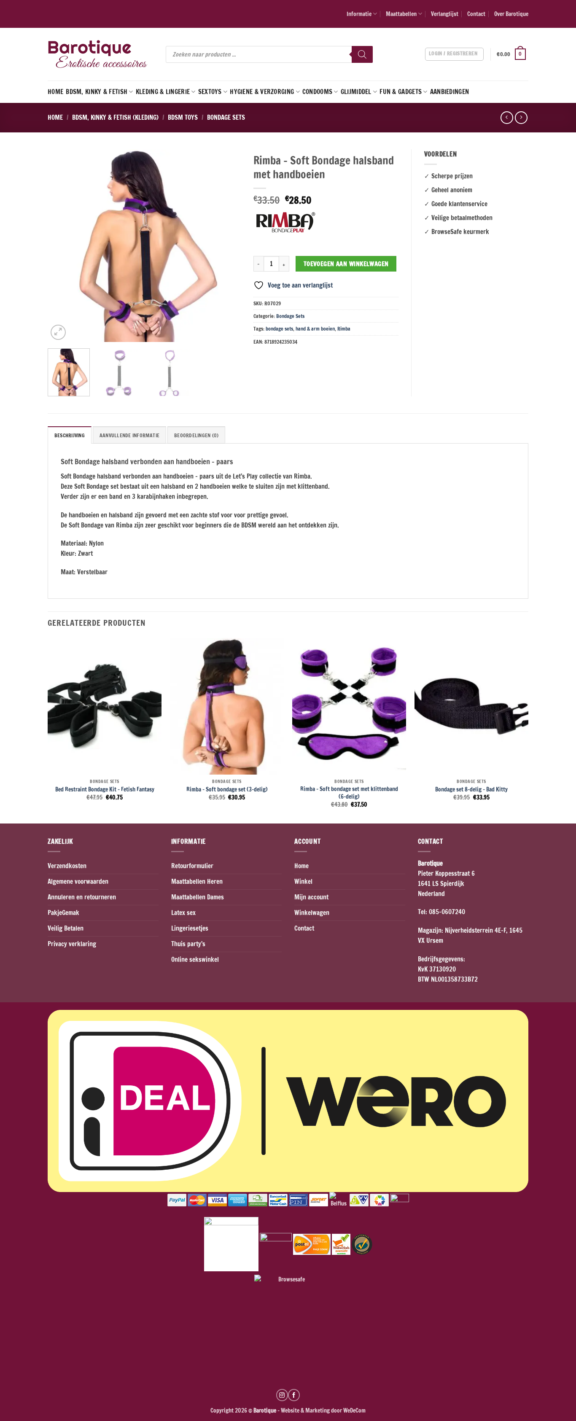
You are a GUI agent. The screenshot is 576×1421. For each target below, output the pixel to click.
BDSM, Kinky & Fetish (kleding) (115, 117)
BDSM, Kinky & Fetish (96, 91)
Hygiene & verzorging (262, 91)
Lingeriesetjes (189, 928)
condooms (317, 91)
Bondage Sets (226, 117)
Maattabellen (401, 14)
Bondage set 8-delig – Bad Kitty (471, 789)
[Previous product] (521, 117)
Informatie (359, 14)
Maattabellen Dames (197, 897)
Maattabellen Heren (197, 881)
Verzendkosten (67, 865)
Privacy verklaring (72, 943)
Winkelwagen (311, 912)
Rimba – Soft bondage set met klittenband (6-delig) (349, 792)
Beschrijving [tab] (69, 435)
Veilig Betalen (65, 928)
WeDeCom (354, 1410)
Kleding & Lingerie (163, 91)
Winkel (303, 881)
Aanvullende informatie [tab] (129, 435)
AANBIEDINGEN (449, 91)
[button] (512, 54)
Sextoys (210, 91)
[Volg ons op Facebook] (294, 1395)
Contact (476, 14)
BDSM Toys (183, 117)
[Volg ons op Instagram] (282, 1395)
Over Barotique (511, 14)
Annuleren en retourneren (82, 897)
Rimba (343, 328)
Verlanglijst (444, 14)
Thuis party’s (188, 943)
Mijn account (311, 897)
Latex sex (183, 912)
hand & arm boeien (315, 328)
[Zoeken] (362, 54)
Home (55, 91)
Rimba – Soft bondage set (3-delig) (227, 789)
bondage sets (279, 328)
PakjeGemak (63, 912)
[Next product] (507, 117)
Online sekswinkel (195, 959)
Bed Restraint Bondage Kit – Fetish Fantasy (104, 789)
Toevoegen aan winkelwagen (346, 263)
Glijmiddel (356, 91)
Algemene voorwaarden (78, 881)
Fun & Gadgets (401, 91)
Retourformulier (192, 865)
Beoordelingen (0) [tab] (196, 435)
